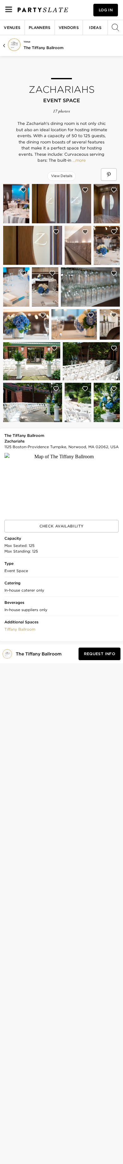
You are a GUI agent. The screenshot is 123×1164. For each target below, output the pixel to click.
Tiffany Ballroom (19, 629)
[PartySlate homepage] (43, 10)
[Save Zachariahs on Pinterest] (109, 174)
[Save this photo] (23, 190)
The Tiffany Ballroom (43, 47)
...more (78, 160)
